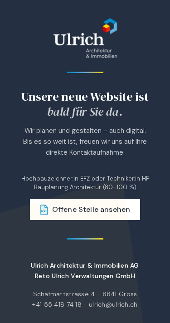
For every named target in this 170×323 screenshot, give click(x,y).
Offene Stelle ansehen (85, 209)
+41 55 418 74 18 (56, 304)
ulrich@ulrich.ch (113, 304)
